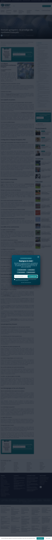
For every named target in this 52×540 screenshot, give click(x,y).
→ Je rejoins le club (32, 276)
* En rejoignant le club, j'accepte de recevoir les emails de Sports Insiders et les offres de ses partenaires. (26, 280)
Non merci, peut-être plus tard (26, 282)
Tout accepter (40, 538)
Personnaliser (48, 538)
